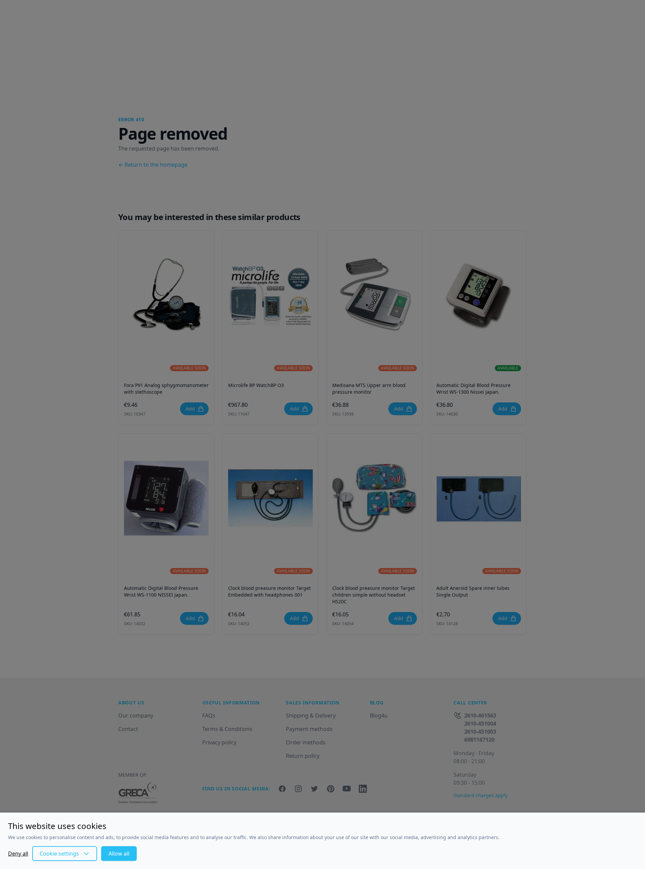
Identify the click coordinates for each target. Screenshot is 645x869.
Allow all (119, 853)
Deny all (18, 853)
